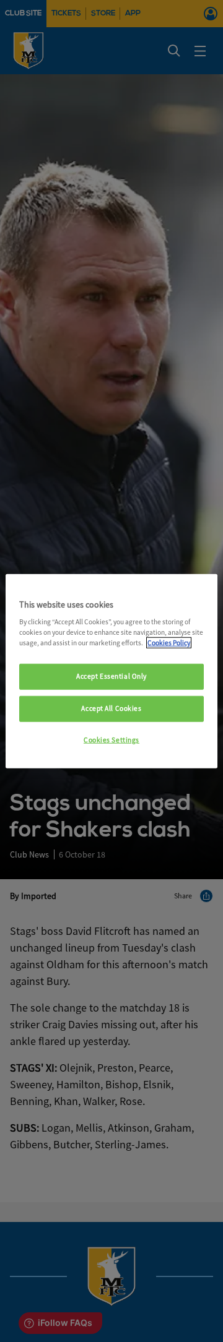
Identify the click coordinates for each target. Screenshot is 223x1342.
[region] (111, 671)
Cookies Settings (111, 740)
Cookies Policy (168, 643)
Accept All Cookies (111, 708)
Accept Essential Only (111, 676)
